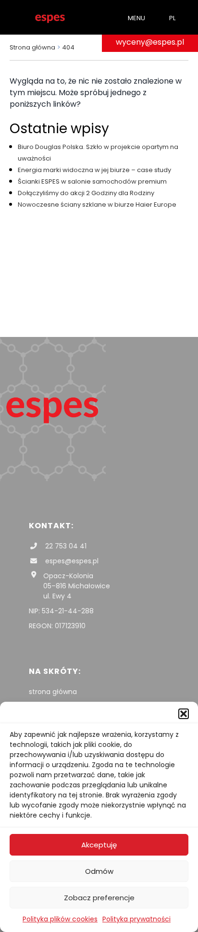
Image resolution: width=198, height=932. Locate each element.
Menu (136, 18)
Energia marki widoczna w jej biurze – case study (94, 169)
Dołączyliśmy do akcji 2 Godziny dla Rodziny (86, 193)
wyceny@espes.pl (150, 42)
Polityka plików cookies (60, 919)
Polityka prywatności (136, 919)
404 (68, 47)
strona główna (53, 691)
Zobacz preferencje (99, 898)
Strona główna (32, 47)
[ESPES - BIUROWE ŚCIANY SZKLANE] (50, 17)
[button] (183, 714)
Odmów (99, 871)
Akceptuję (99, 845)
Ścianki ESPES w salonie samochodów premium (92, 181)
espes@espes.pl (71, 561)
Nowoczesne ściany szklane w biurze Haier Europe (97, 204)
